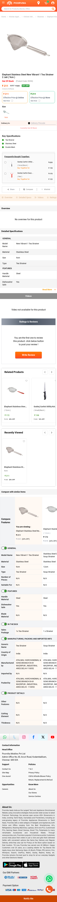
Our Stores (32, 793)
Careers (5, 789)
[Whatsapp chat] (48, 878)
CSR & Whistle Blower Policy (39, 776)
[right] (51, 372)
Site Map (5, 773)
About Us (32, 789)
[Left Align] (53, 8)
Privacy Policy (33, 773)
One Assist (6, 776)
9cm (6, 117)
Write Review (28, 355)
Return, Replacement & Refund (40, 780)
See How (7, 101)
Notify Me (28, 898)
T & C (30, 769)
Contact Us (6, 769)
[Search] (34, 3)
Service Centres (34, 796)
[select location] (40, 3)
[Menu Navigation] (3, 3)
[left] (45, 372)
